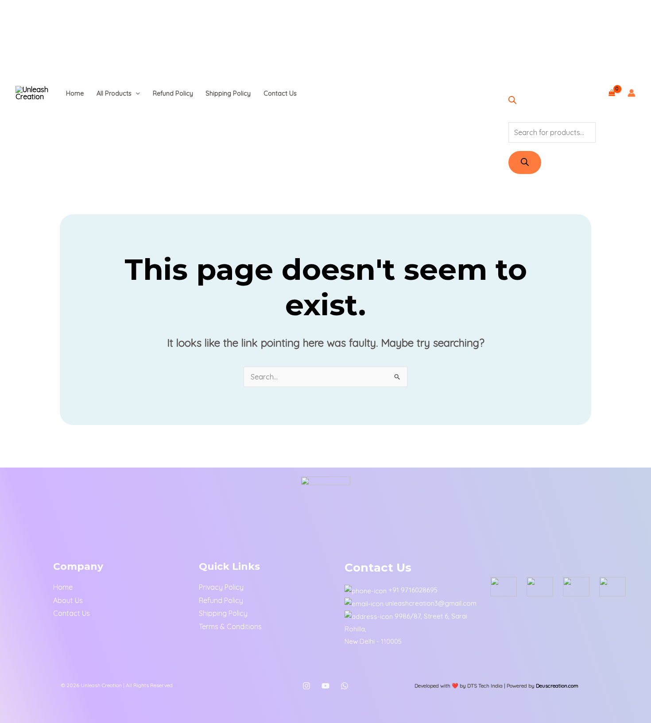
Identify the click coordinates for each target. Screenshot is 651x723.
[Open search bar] (512, 101)
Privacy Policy (221, 587)
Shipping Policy (228, 93)
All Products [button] (114, 93)
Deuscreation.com (557, 685)
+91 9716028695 (413, 590)
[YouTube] (325, 686)
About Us (68, 600)
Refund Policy (173, 93)
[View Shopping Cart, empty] (611, 93)
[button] (136, 93)
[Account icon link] (632, 93)
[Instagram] (306, 686)
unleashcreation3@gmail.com (431, 603)
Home (75, 93)
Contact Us (280, 93)
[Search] (524, 162)
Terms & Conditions (230, 626)
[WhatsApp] (345, 686)
